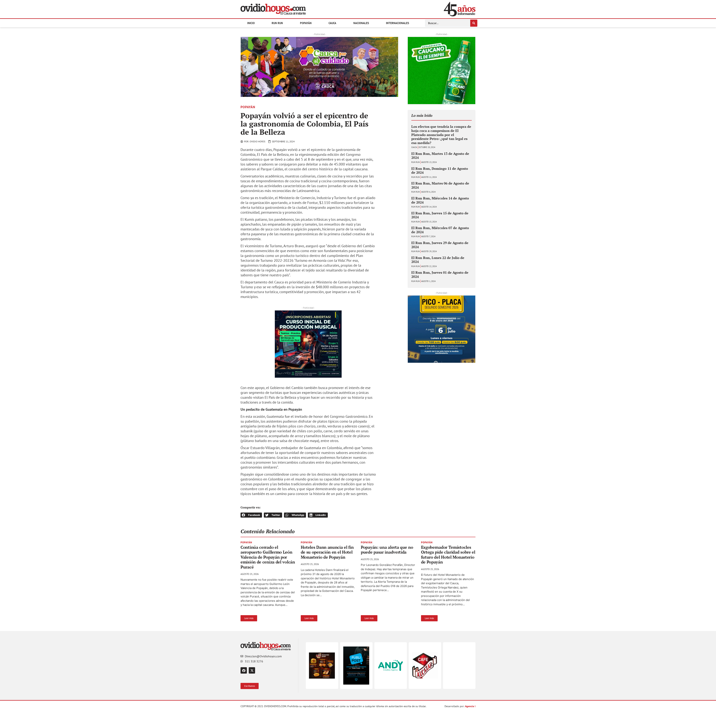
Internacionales (397, 23)
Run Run (277, 23)
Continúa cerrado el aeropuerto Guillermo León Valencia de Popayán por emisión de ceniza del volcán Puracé (268, 557)
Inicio (251, 23)
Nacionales (361, 23)
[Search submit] (473, 23)
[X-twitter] (252, 670)
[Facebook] (244, 670)
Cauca (332, 23)
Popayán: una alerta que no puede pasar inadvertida (387, 549)
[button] (245, 67)
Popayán (306, 23)
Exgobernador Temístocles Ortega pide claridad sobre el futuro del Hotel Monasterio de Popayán (448, 554)
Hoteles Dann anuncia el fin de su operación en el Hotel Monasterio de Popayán (327, 552)
